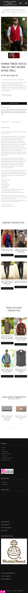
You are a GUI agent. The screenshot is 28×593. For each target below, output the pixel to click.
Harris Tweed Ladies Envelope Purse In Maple (7, 417)
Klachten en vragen (6, 460)
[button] (23, 19)
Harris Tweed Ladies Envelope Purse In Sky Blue (21, 417)
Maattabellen (4, 482)
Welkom (3, 447)
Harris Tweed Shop (10, 2)
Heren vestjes (14, 111)
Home (4, 10)
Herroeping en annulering (7, 458)
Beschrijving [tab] (5, 121)
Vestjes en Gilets (18, 112)
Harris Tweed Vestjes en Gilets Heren (13, 109)
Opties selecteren (7, 255)
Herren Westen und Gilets (9, 112)
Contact (3, 449)
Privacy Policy (4, 455)
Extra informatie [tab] (16, 121)
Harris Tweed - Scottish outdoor (9, 4)
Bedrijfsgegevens (5, 451)
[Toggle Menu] (20, 3)
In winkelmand (14, 103)
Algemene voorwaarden (6, 453)
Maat (2, 94)
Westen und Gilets (11, 10)
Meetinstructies (5, 484)
